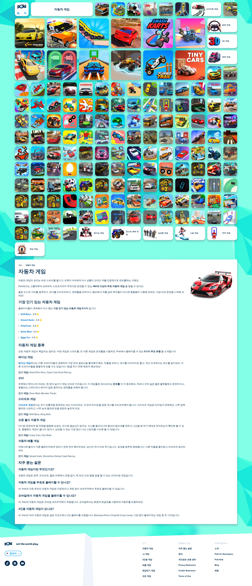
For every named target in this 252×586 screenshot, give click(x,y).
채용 (217, 571)
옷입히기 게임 (148, 571)
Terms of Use (184, 576)
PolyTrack (26, 326)
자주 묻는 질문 (185, 549)
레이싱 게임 (24, 363)
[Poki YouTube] (22, 563)
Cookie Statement (186, 571)
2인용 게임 (147, 560)
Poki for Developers (224, 554)
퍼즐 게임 (146, 565)
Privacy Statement (187, 565)
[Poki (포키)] (21, 7)
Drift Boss (26, 314)
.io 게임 (145, 554)
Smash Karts (27, 320)
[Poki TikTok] (7, 563)
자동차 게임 (30, 265)
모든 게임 (146, 576)
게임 (20, 265)
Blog (217, 565)
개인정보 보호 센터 (187, 560)
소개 (217, 549)
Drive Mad (26, 332)
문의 (180, 554)
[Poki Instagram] (15, 563)
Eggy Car (25, 337)
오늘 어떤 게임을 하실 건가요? (25, 13)
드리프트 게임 (25, 405)
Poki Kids (219, 560)
